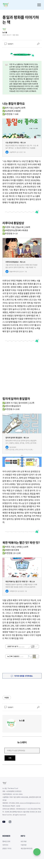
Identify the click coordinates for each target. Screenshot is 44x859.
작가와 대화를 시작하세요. (23, 676)
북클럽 (7, 698)
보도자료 (24, 841)
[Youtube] (3, 822)
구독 (10, 758)
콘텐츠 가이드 (7, 848)
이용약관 (24, 845)
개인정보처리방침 (26, 848)
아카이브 (5, 845)
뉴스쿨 (22, 720)
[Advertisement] (22, 370)
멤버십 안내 (6, 841)
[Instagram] (10, 822)
